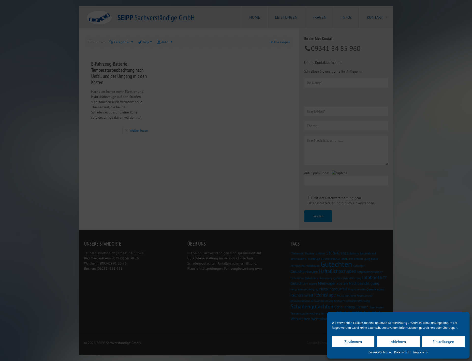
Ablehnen (398, 341)
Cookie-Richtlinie (380, 352)
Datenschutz (402, 352)
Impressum (420, 352)
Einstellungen (443, 341)
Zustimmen (353, 341)
